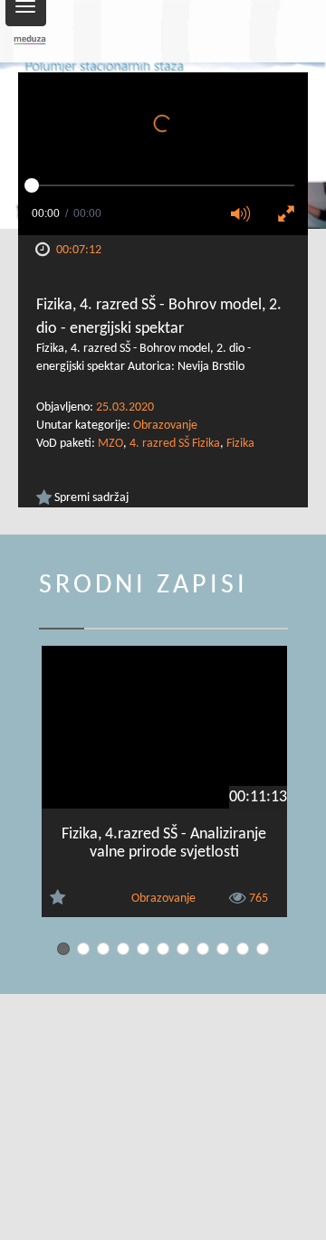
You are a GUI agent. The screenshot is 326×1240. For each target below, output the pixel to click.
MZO (110, 443)
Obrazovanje (165, 425)
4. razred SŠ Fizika (174, 443)
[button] (246, 215)
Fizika (240, 443)
